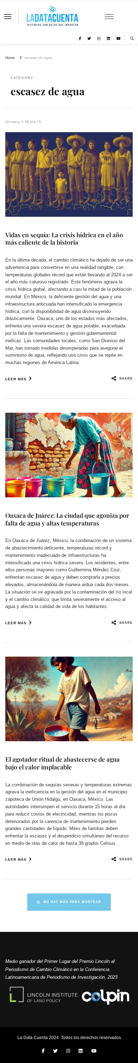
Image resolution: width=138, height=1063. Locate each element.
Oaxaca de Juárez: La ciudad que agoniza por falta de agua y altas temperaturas (67, 519)
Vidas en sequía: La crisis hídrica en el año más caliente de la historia (64, 238)
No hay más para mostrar (72, 902)
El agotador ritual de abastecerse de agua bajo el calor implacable (62, 763)
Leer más (16, 379)
